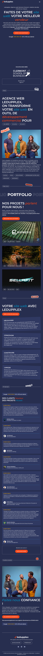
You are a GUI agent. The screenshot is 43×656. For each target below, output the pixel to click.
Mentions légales (18, 653)
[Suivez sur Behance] (25, 647)
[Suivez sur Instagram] (21, 647)
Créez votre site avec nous (11, 314)
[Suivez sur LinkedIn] (18, 647)
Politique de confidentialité (28, 653)
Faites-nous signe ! (21, 551)
